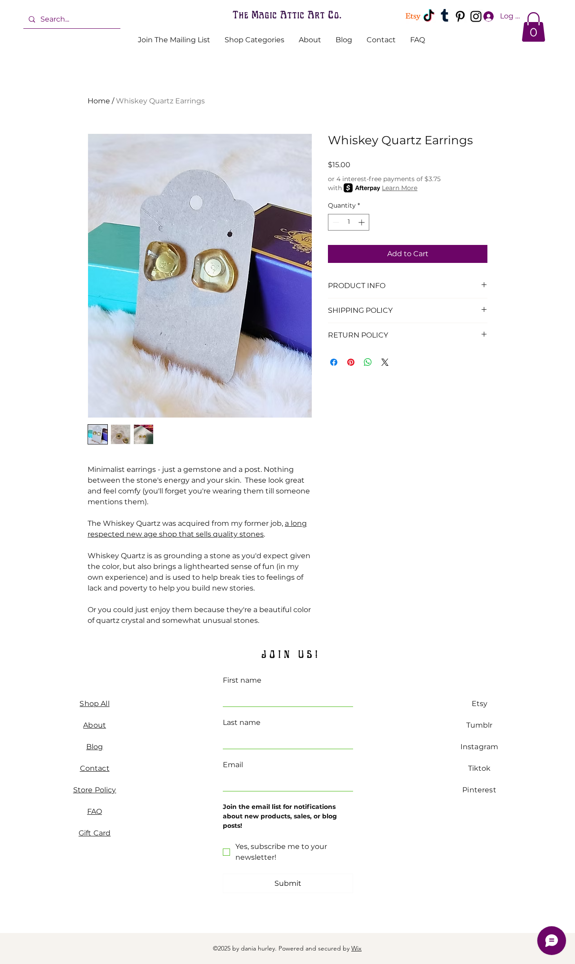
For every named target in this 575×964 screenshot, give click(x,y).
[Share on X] (385, 362)
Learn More (399, 188)
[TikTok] (428, 16)
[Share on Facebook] (333, 362)
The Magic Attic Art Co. (287, 15)
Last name (242, 722)
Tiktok (479, 768)
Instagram (479, 746)
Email (233, 764)
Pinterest (479, 790)
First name (242, 680)
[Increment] (362, 222)
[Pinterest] (460, 16)
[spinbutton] (349, 222)
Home (99, 101)
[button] (533, 27)
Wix (356, 948)
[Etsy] (413, 16)
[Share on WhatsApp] (368, 362)
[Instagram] (476, 16)
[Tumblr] (444, 16)
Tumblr (479, 725)
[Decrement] (335, 222)
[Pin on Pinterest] (350, 362)
